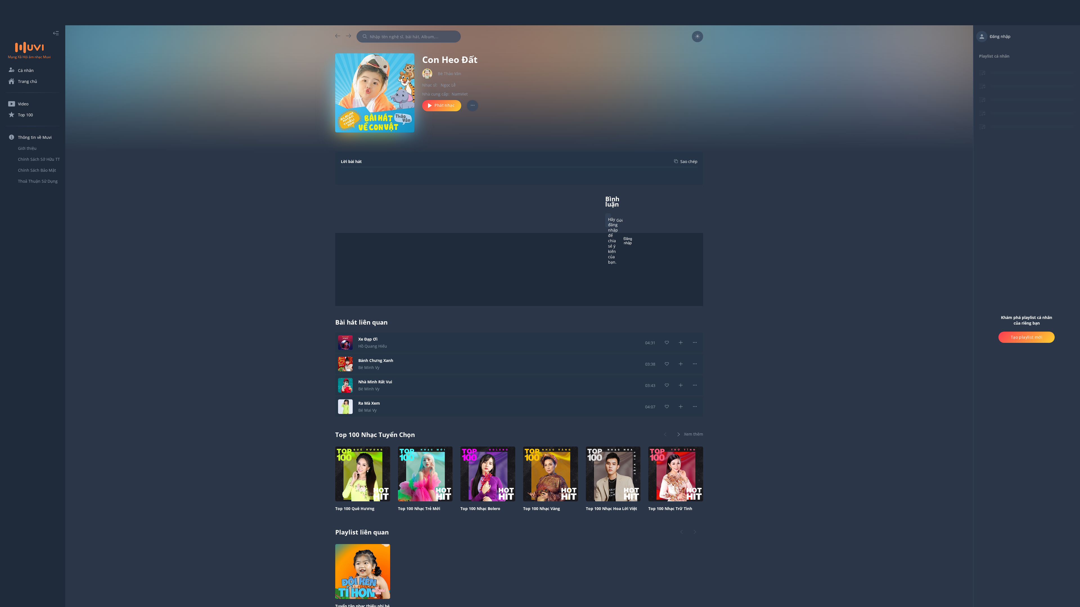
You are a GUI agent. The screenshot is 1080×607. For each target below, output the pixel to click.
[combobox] (409, 36)
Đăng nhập (628, 241)
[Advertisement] (540, 12)
